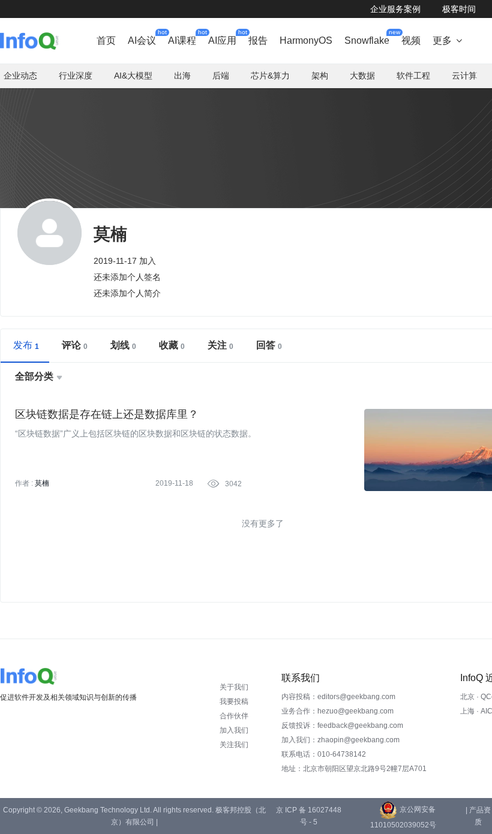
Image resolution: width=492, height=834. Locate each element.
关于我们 (234, 687)
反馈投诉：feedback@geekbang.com (342, 725)
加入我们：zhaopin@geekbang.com (340, 740)
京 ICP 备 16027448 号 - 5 (308, 816)
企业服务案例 (395, 9)
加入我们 (234, 730)
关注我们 (234, 744)
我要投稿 (234, 701)
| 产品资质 (478, 816)
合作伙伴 (234, 716)
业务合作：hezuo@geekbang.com (337, 711)
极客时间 (459, 9)
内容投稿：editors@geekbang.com (338, 697)
